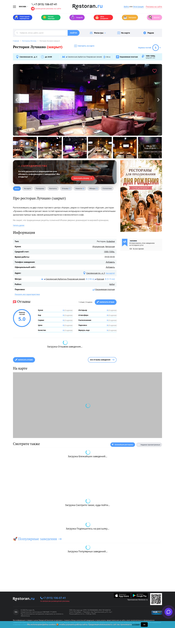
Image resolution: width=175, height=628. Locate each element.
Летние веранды (48, 17)
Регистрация (138, 7)
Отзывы (66, 188)
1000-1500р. (109, 251)
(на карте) (110, 273)
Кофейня (111, 241)
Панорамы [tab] (40, 188)
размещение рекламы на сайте (48, 8)
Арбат (112, 284)
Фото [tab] (17, 188)
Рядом (151, 33)
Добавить (110, 262)
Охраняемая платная (105, 289)
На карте (125, 33)
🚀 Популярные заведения (35, 538)
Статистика (107, 188)
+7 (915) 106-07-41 (54, 597)
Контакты (53, 188)
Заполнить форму (81, 178)
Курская (100, 279)
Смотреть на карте (86, 46)
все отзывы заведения (100, 360)
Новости (79, 188)
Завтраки (129, 17)
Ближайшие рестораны (124, 444)
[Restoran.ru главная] (87, 7)
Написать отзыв (107, 302)
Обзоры (93, 188)
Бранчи (153, 17)
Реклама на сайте (154, 6)
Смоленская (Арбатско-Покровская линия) (65, 279)
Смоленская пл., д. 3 (28, 57)
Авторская (110, 246)
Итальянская (98, 246)
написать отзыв (25, 360)
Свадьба (77, 17)
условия (136, 624)
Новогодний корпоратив (21, 17)
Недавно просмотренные (150, 445)
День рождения (101, 17)
